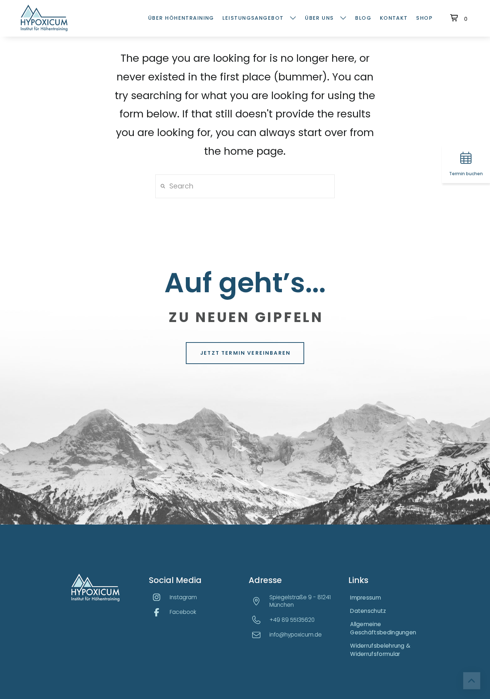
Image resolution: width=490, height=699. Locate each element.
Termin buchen (466, 174)
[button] (459, 18)
